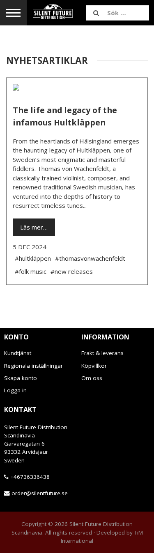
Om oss (91, 378)
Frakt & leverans (102, 353)
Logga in (15, 390)
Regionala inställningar (33, 365)
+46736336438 (30, 476)
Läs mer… (34, 227)
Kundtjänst (17, 353)
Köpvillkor (94, 365)
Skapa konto (20, 378)
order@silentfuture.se (39, 493)
